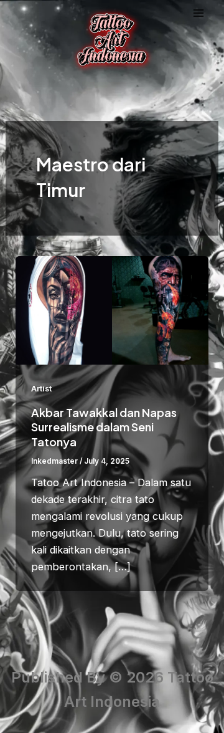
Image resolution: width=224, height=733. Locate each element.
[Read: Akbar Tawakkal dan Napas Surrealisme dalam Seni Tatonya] (112, 309)
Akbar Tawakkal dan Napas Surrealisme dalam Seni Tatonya (104, 427)
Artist (41, 388)
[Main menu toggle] (198, 13)
